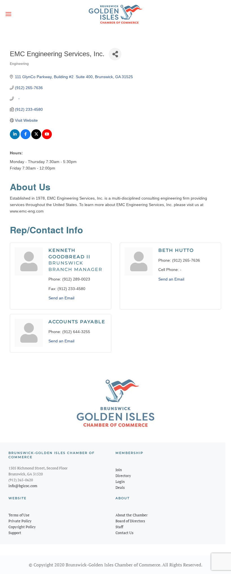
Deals (120, 487)
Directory (123, 475)
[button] (8, 14)
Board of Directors (130, 520)
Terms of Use (19, 514)
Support (14, 532)
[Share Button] (115, 54)
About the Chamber (131, 514)
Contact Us (124, 532)
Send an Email (61, 298)
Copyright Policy (22, 526)
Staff (119, 526)
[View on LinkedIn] (15, 137)
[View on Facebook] (25, 137)
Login (120, 481)
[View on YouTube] (47, 137)
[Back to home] (115, 14)
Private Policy (20, 520)
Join (118, 469)
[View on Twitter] (36, 137)
